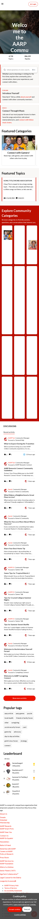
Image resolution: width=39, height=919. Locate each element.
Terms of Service (10, 888)
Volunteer (3, 820)
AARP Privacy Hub (11, 885)
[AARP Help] (19, 240)
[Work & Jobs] (31, 392)
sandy (10, 489)
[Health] (7, 347)
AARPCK (11, 567)
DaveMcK (16, 791)
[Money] (31, 345)
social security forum (12, 727)
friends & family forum (24, 718)
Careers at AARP (6, 851)
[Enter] (4, 70)
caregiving (15, 722)
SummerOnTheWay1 (20, 777)
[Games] (7, 235)
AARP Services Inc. (7, 861)
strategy (24, 741)
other (7, 722)
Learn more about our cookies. (25, 904)
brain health (9, 718)
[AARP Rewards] (31, 245)
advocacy (17, 732)
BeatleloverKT (17, 770)
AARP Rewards (5, 826)
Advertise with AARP (8, 849)
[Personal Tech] (7, 397)
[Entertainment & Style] (19, 298)
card (24, 727)
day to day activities (12, 736)
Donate (3, 817)
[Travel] (19, 388)
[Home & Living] (19, 355)
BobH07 (15, 784)
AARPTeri (11, 438)
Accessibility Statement (13, 891)
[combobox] (19, 70)
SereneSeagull (17, 763)
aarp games (20, 713)
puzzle (29, 713)
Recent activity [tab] (9, 432)
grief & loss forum (11, 741)
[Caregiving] (7, 283)
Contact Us (4, 836)
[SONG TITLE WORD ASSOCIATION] (18, 189)
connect (8, 745)
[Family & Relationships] (31, 300)
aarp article (9, 713)
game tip (8, 732)
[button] (19, 915)
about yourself (26, 97)
